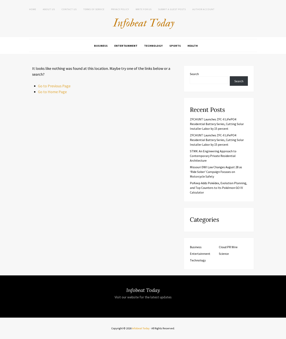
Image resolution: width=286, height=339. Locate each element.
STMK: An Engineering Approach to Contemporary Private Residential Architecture (213, 155)
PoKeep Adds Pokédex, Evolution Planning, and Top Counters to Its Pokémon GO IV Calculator (218, 187)
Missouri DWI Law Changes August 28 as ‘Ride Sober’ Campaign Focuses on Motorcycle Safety (216, 171)
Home (32, 9)
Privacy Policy (120, 9)
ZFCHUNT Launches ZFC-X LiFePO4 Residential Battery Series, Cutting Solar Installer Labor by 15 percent (217, 124)
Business (101, 45)
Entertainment (126, 45)
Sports (175, 45)
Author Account (203, 9)
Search (194, 74)
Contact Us (69, 9)
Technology (153, 45)
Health (193, 45)
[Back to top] (282, 335)
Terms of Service (93, 9)
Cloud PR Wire (228, 247)
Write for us (144, 9)
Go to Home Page (52, 91)
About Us (49, 9)
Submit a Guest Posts (172, 9)
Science (224, 254)
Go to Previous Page (54, 85)
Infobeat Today (141, 328)
